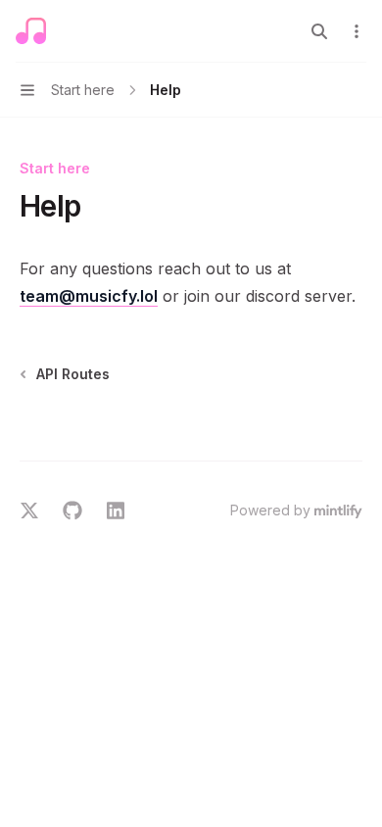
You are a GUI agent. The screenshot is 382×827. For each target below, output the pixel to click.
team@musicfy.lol (89, 296)
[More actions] (356, 31)
